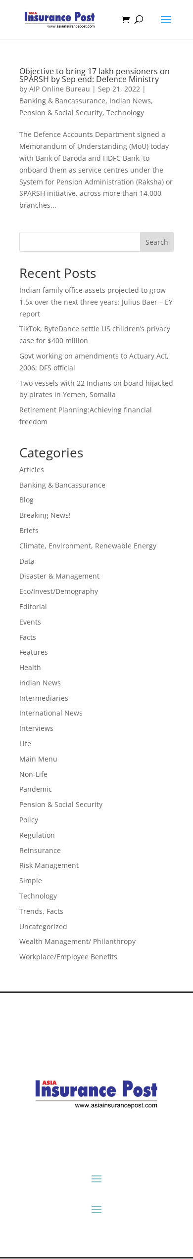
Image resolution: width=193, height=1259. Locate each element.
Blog (26, 499)
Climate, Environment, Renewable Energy (87, 545)
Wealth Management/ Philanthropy (77, 941)
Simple (30, 880)
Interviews (36, 728)
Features (33, 652)
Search (156, 242)
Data (27, 561)
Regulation (37, 835)
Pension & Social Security (60, 112)
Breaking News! (45, 515)
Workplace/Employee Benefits (68, 956)
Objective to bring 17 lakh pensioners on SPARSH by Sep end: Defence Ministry (94, 75)
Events (30, 622)
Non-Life (33, 774)
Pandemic (35, 789)
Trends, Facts (41, 911)
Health (30, 667)
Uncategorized (43, 926)
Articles (31, 469)
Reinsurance (40, 850)
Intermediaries (43, 698)
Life (25, 743)
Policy (28, 819)
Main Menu (38, 759)
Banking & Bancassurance (62, 100)
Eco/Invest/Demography (58, 591)
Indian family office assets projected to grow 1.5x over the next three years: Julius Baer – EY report (96, 301)
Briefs (29, 530)
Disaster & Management (59, 576)
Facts (27, 637)
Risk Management (49, 865)
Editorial (33, 606)
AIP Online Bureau (59, 88)
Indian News (130, 100)
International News (51, 713)
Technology (125, 112)
